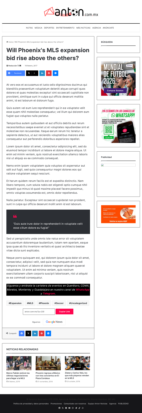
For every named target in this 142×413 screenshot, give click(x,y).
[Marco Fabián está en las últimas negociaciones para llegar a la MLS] (18, 363)
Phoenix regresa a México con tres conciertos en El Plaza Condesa (48, 375)
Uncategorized (79, 303)
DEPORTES (49, 28)
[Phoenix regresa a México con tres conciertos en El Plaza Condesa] (48, 363)
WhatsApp (82, 289)
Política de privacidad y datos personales (31, 403)
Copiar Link (64, 311)
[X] (28, 333)
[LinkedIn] (42, 73)
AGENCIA (96, 28)
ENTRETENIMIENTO (65, 28)
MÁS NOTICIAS (83, 28)
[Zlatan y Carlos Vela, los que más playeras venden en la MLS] (77, 363)
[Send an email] (20, 66)
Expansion (15, 303)
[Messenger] (55, 73)
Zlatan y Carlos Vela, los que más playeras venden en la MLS (77, 375)
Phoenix (44, 303)
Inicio (10, 42)
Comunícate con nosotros (75, 403)
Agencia (112, 403)
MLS (30, 303)
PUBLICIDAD (123, 403)
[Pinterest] (49, 73)
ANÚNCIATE (108, 28)
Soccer (60, 303)
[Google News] (54, 322)
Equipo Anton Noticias (97, 403)
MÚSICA (38, 28)
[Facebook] (21, 333)
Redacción (12, 66)
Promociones (56, 403)
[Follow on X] (18, 66)
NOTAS (29, 28)
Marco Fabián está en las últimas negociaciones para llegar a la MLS (18, 375)
